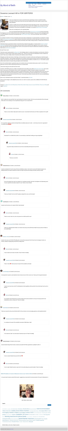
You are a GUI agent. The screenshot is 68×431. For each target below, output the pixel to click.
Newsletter (44, 4)
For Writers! (6, 85)
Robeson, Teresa (6, 236)
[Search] (50, 5)
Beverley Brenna (26, 409)
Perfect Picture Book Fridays (23, 85)
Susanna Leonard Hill (33, 85)
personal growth (37, 419)
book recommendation (43, 409)
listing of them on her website (41, 27)
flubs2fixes (49, 412)
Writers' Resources (40, 85)
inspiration (5, 86)
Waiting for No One (25, 421)
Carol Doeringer (6, 271)
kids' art (3, 416)
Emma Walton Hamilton (22, 411)
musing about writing (6, 418)
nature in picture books (14, 418)
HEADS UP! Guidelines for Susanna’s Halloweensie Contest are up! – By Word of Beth (16, 373)
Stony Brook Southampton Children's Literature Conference (27, 420)
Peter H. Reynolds (44, 418)
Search (3, 403)
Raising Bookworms (5, 420)
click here (30, 77)
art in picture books (14, 409)
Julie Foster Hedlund (32, 414)
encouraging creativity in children (10, 412)
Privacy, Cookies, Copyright (33, 7)
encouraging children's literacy (34, 410)
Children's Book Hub (6, 411)
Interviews (39, 4)
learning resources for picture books (15, 416)
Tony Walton (21, 421)
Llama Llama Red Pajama (29, 416)
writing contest (17, 52)
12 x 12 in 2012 (4, 409)
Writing (45, 85)
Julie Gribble (36, 414)
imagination (14, 414)
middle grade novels (35, 416)
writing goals (31, 421)
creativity (13, 411)
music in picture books (41, 416)
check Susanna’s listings (26, 34)
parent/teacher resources (26, 419)
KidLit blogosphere (46, 414)
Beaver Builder (11, 429)
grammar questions (8, 414)
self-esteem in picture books (14, 420)
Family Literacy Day (44, 412)
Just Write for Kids (41, 414)
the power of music (15, 421)
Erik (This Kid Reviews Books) (38, 412)
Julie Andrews (26, 414)
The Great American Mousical (6, 421)
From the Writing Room (13, 85)
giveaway (4, 414)
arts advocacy (20, 409)
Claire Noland (5, 307)
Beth (7, 108)
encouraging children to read (45, 411)
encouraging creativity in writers (26, 412)
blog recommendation (33, 409)
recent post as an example (35, 31)
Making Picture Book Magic (39, 69)
